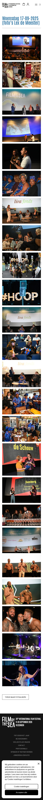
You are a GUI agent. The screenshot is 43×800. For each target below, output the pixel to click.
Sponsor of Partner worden (21, 752)
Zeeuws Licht (32, 4)
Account (28, 4)
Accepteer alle (21, 792)
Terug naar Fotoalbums (15, 697)
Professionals (21, 748)
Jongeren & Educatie (21, 755)
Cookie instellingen (21, 787)
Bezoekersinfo (21, 739)
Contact (21, 745)
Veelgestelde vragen (21, 742)
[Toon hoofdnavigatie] (36, 4)
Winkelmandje (23, 4)
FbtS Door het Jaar (21, 735)
